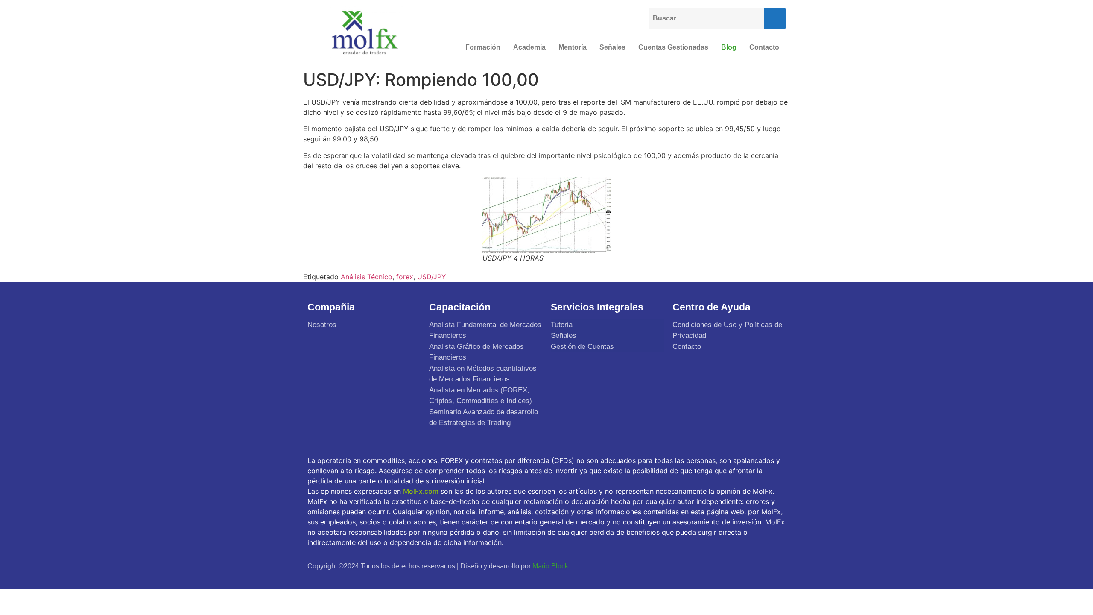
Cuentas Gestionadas (673, 47)
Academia (529, 47)
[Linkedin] (776, 565)
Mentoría (572, 47)
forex (404, 276)
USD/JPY (431, 276)
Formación (482, 47)
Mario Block (550, 566)
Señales (612, 47)
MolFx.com (420, 491)
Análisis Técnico (366, 276)
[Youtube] (756, 565)
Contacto (764, 47)
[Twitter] (736, 565)
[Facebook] (716, 565)
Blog (728, 47)
